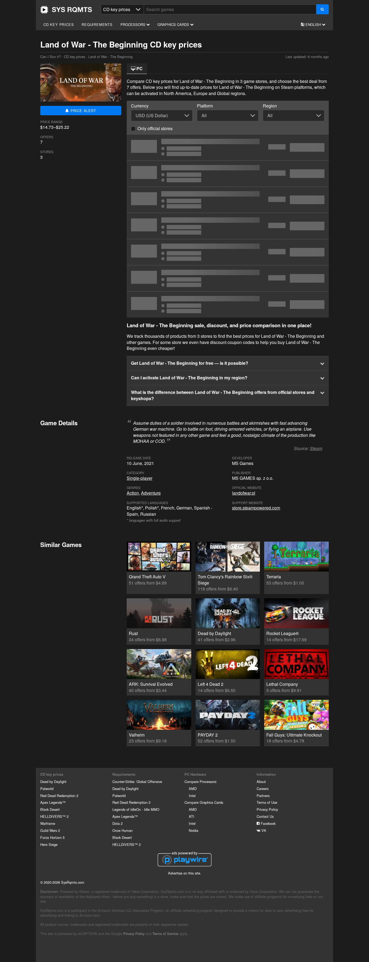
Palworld (46, 788)
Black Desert (50, 809)
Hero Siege (49, 844)
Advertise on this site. (184, 873)
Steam (316, 448)
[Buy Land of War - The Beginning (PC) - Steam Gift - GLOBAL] (228, 305)
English (313, 24)
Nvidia (193, 830)
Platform (205, 106)
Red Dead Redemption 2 (59, 795)
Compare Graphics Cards (204, 802)
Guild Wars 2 (50, 830)
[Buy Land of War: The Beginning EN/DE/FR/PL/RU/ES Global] (228, 278)
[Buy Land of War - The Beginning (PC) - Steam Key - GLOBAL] (228, 200)
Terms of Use (267, 802)
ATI (191, 816)
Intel (192, 795)
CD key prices (58, 24)
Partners (263, 795)
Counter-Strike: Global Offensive (137, 781)
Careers (263, 788)
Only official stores (155, 128)
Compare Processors (200, 781)
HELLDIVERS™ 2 (54, 816)
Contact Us (265, 816)
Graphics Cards (173, 24)
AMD (193, 788)
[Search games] (322, 9)
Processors (133, 24)
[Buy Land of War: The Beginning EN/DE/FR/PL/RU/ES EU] (228, 174)
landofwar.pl (243, 493)
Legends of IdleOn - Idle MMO (135, 809)
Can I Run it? (66, 9)
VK (263, 830)
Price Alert (82, 110)
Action (133, 493)
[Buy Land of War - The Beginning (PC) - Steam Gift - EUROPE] (228, 252)
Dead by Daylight (53, 781)
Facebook (268, 823)
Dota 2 (117, 823)
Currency (140, 106)
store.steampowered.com (256, 508)
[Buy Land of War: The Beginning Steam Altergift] (228, 226)
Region (270, 106)
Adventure (151, 493)
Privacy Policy (267, 809)
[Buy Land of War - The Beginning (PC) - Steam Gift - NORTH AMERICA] (228, 147)
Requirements (97, 24)
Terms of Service (165, 933)
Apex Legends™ (53, 802)
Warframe (47, 823)
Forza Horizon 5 (52, 837)
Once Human (122, 830)
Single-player (139, 478)
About (261, 781)
